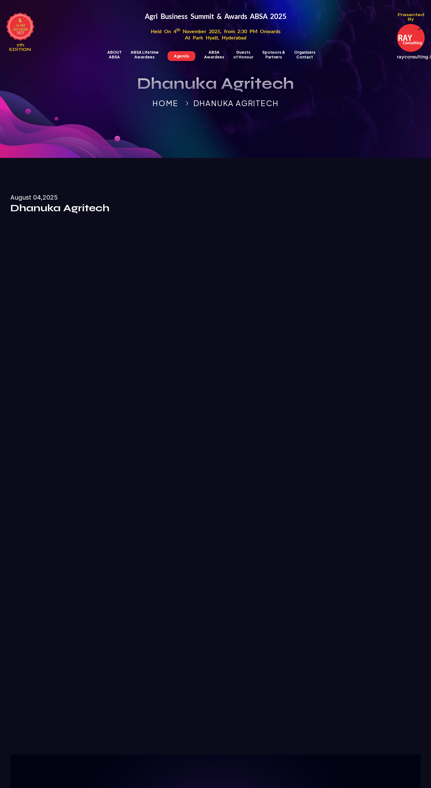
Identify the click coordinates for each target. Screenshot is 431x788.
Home (165, 103)
